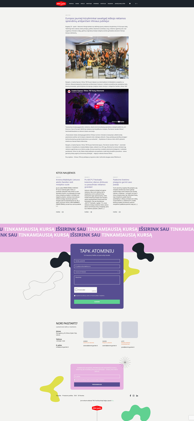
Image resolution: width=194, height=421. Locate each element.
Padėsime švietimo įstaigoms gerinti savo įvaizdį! (122, 182)
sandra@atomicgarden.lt (109, 345)
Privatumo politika (67, 395)
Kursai (77, 3)
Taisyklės (58, 395)
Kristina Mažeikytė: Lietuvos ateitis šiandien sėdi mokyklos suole (68, 182)
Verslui (83, 3)
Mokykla (71, 3)
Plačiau (58, 212)
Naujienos (110, 3)
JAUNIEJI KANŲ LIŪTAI (120, 3)
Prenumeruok (97, 384)
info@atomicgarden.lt (62, 347)
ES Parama (81, 395)
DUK (75, 395)
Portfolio (103, 3)
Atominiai (96, 3)
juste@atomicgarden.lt (127, 347)
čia (112, 400)
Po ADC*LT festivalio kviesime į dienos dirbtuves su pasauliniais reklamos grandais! (96, 183)
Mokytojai (89, 3)
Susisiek (97, 302)
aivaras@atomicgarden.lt (90, 345)
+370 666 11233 (60, 341)
